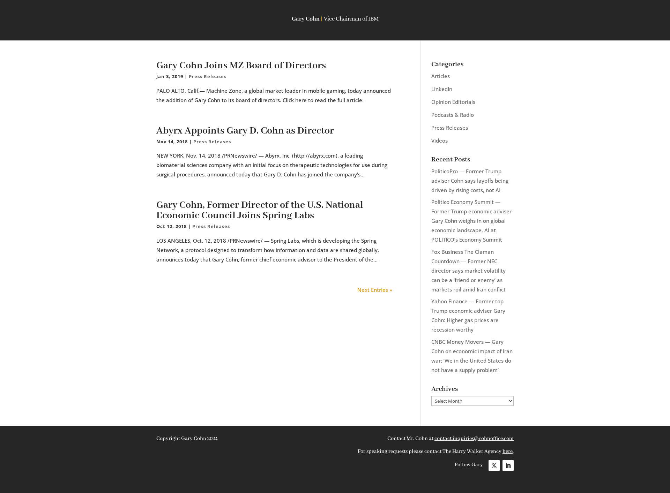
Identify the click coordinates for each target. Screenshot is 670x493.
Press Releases (207, 76)
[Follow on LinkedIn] (508, 465)
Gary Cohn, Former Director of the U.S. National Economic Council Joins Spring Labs (259, 210)
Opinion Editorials (453, 101)
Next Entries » (374, 289)
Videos (439, 140)
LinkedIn (441, 88)
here (507, 451)
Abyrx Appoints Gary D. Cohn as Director (245, 131)
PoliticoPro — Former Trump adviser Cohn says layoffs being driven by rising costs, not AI (469, 181)
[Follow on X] (494, 465)
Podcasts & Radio (452, 114)
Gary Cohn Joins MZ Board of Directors (241, 66)
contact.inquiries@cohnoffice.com (474, 438)
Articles (440, 76)
